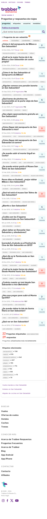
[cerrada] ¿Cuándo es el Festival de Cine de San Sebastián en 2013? (19, 244)
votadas (36, 40)
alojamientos (7, 95)
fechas (5, 252)
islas (4, 318)
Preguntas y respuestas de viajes (19, 19)
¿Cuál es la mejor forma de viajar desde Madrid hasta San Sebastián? (19, 270)
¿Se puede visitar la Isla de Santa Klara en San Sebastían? (18, 309)
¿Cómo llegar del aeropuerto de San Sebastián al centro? (19, 141)
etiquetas (17, 23)
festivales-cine (15, 252)
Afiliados (5, 475)
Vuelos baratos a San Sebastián (14, 385)
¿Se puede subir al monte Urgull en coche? (18, 154)
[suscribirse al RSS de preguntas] (29, 36)
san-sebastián (22, 53)
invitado (18, 288)
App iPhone (6, 459)
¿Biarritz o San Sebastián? (14, 205)
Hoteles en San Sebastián (12, 389)
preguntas (6, 23)
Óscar (17, 50)
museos (26, 175)
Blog (3, 451)
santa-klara (23, 318)
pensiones (17, 95)
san (20, 162)
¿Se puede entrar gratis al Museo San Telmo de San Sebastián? (20, 167)
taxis (9, 291)
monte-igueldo (8, 304)
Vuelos (4, 2)
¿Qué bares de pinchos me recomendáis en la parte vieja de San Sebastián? (20, 101)
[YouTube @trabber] (16, 502)
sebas (17, 120)
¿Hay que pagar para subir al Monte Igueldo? (19, 296)
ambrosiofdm (19, 301)
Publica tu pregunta (10, 28)
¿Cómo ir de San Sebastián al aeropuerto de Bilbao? (16, 73)
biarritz (23, 213)
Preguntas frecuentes (12, 443)
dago (17, 146)
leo (16, 172)
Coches (20, 2)
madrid (5, 278)
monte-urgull (40, 162)
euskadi (37, 95)
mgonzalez (20, 92)
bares (24, 110)
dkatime (18, 133)
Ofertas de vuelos (10, 415)
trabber (17, 275)
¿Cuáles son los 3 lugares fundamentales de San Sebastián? (18, 218)
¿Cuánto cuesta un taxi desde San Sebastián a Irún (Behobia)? (18, 283)
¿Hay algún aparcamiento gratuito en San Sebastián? (20, 115)
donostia (6, 162)
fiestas (5, 265)
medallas (36, 23)
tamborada (13, 265)
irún (14, 136)
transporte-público (9, 53)
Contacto (5, 471)
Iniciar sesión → (8, 15)
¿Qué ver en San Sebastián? (15, 321)
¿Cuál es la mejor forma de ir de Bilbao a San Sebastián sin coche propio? (18, 59)
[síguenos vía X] (12, 502)
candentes (26, 40)
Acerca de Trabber (10, 447)
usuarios (26, 23)
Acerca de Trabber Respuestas (16, 439)
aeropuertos (7, 82)
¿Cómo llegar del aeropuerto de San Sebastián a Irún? (19, 128)
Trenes (27, 2)
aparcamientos (8, 123)
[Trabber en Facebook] (7, 502)
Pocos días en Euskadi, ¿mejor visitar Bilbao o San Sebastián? (19, 180)
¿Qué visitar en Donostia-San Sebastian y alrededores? (16, 231)
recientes (15, 40)
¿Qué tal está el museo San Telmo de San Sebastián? (19, 193)
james (17, 185)
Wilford (16, 314)
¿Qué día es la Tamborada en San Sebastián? (18, 257)
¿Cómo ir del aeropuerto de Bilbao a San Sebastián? (19, 45)
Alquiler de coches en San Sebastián (16, 393)
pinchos (17, 110)
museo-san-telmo (37, 175)
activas (5, 40)
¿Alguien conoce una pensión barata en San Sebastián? (19, 86)
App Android (7, 455)
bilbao (32, 53)
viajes (11, 278)
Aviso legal (5, 495)
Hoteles (12, 2)
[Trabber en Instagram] (3, 502)
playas (5, 213)
